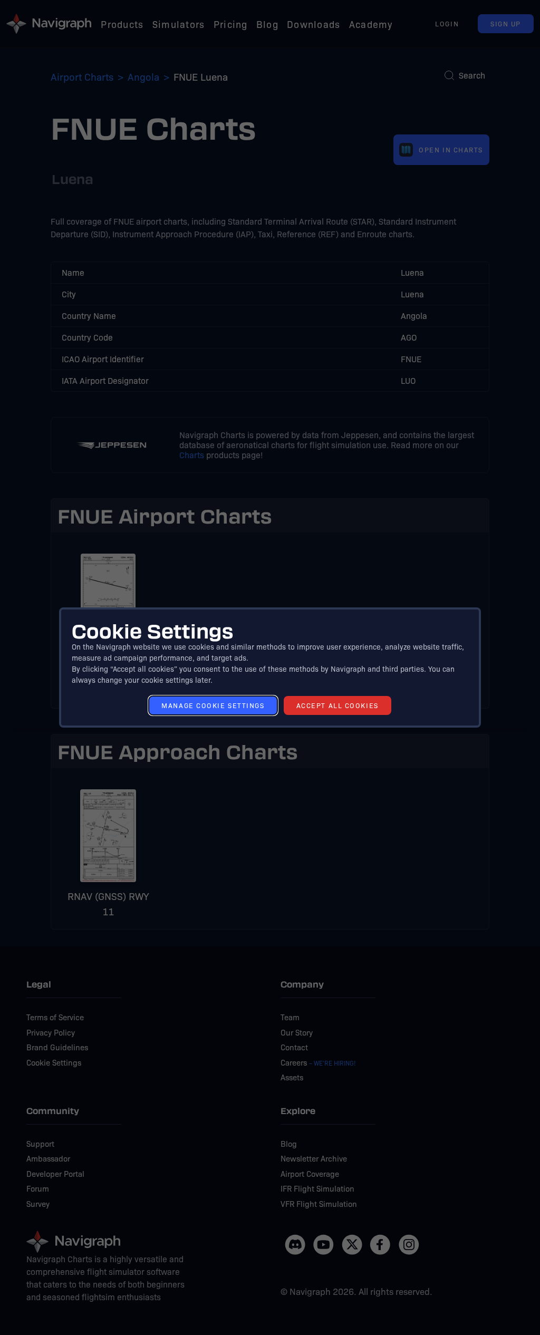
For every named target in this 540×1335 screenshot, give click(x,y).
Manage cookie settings (212, 705)
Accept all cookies (337, 705)
